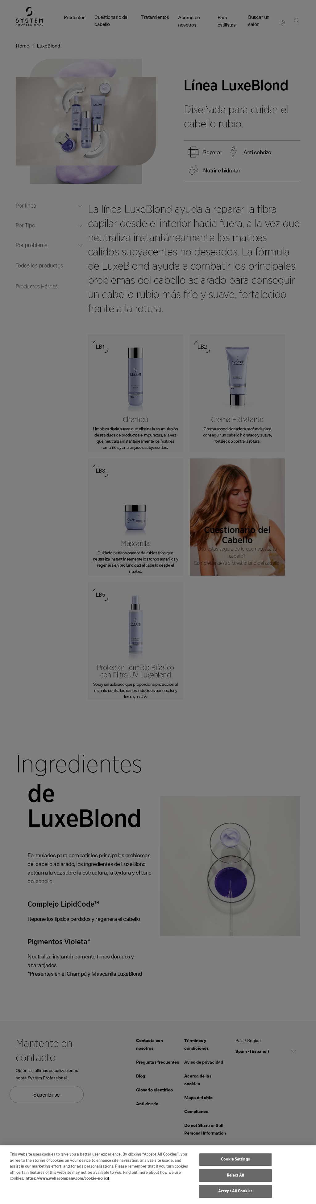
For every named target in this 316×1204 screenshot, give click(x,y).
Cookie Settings (235, 1159)
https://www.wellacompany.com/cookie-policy (67, 1179)
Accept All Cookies (235, 1191)
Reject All (235, 1175)
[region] (158, 1174)
